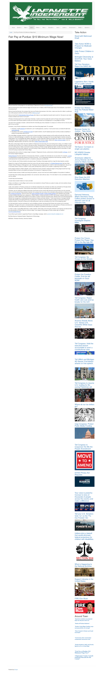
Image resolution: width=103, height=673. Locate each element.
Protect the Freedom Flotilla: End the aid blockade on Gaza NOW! (83, 277)
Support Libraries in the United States (84, 580)
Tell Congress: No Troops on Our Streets (83, 258)
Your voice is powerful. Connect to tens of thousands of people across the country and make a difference (84, 496)
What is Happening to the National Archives (83, 565)
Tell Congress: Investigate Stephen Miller (83, 220)
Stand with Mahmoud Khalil (83, 37)
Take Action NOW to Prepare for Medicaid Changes (83, 45)
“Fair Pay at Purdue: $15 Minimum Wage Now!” (83, 652)
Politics (38, 27)
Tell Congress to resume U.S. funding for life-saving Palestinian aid (84, 385)
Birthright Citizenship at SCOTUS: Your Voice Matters (84, 58)
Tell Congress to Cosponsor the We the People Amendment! (84, 446)
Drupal (16, 669)
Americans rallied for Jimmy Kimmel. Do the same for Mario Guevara (84, 159)
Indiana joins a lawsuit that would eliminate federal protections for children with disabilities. (84, 536)
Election (19, 27)
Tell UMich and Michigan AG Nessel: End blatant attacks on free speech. (84, 361)
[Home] (51, 13)
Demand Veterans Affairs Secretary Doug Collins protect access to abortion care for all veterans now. (84, 198)
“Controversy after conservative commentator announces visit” (83, 638)
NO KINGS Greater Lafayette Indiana (82, 153)
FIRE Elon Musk (81, 598)
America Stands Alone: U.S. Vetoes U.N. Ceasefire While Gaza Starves (84, 323)
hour (51, 105)
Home (13, 27)
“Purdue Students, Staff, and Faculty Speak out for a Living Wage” (84, 645)
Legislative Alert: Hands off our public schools (84, 82)
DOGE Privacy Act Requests (82, 473)
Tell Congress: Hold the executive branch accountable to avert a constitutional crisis (84, 346)
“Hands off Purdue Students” (82, 623)
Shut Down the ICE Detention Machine (82, 178)
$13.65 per (47, 105)
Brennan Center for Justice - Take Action (83, 130)
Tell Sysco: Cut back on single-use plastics (84, 147)
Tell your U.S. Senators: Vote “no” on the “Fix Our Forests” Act (84, 515)
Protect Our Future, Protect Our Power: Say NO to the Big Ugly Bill (84, 240)
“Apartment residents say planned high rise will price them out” (83, 619)
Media (80, 27)
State (25, 27)
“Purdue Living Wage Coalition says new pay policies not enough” (84, 627)
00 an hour (37, 113)
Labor (57, 27)
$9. (33, 113)
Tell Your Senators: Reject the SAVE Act (83, 65)
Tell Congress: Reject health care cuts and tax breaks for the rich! (84, 299)
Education (50, 27)
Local (31, 27)
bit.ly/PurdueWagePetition (15, 211)
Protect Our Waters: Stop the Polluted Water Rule (84, 109)
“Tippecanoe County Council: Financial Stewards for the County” (84, 657)
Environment (72, 27)
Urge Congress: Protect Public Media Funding (84, 424)
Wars (44, 27)
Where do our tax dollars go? (84, 405)
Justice (64, 27)
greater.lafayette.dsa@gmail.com (55, 214)
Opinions (87, 27)
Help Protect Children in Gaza (84, 52)
